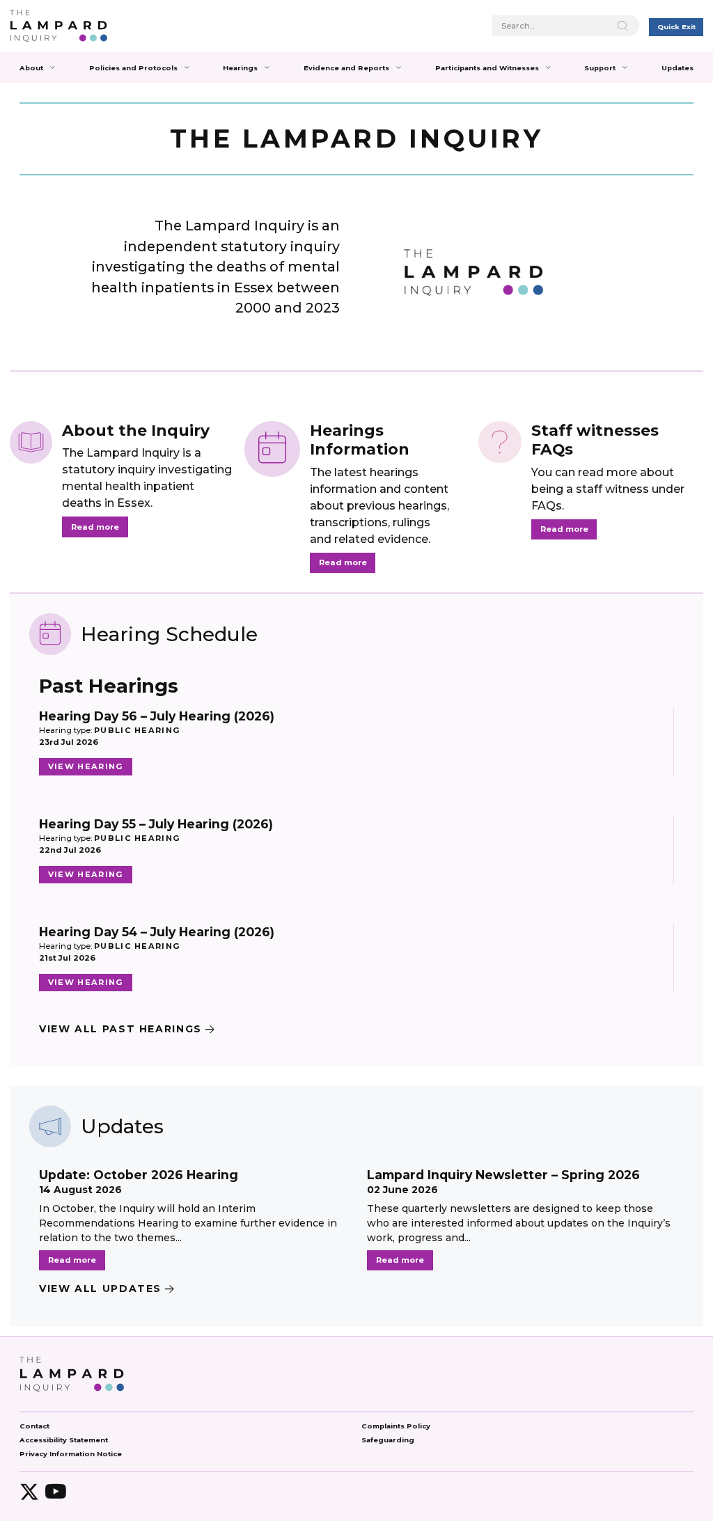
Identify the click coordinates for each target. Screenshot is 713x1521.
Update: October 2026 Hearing (138, 1174)
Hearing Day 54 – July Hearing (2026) (156, 931)
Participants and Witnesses (487, 68)
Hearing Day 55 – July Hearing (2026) (156, 824)
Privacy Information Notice (70, 1454)
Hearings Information (359, 439)
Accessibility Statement (63, 1440)
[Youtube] (55, 1492)
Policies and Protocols (133, 68)
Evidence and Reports (346, 68)
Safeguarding (387, 1440)
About (31, 68)
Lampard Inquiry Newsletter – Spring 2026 (503, 1174)
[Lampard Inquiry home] (58, 26)
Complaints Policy (395, 1426)
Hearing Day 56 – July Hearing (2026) (156, 716)
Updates (677, 68)
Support (600, 68)
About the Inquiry (136, 430)
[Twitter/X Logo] (29, 1492)
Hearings (240, 68)
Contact (34, 1426)
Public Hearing (137, 730)
